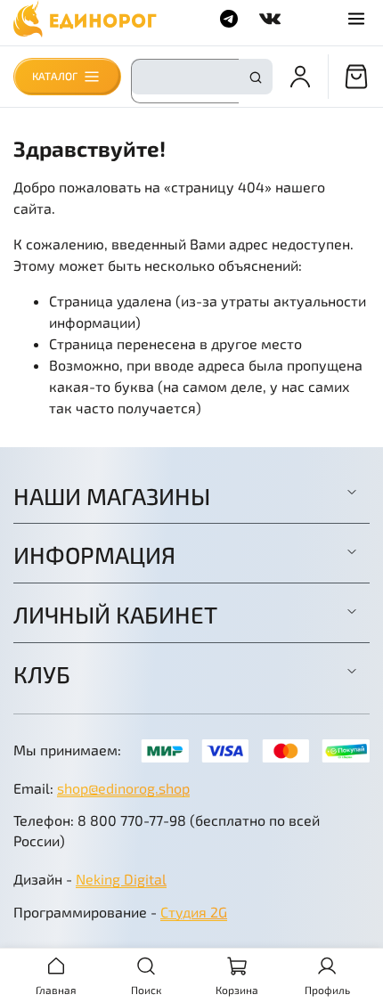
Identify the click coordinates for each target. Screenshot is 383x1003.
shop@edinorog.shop (123, 787)
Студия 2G (193, 911)
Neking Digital (121, 878)
